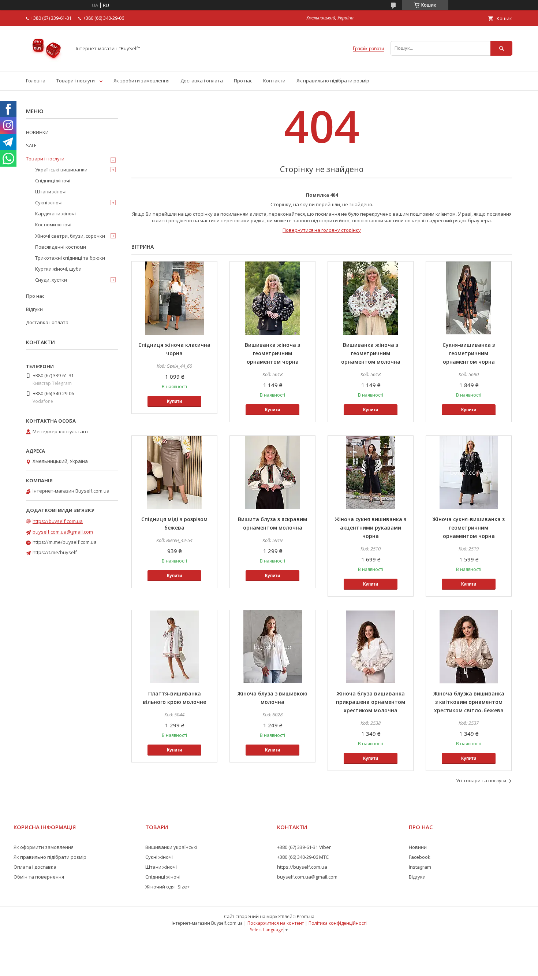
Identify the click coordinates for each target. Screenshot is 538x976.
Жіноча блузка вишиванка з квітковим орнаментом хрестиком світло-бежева (468, 702)
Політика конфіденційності (338, 923)
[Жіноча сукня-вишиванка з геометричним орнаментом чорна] (468, 472)
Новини (418, 847)
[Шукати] (501, 48)
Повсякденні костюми (60, 247)
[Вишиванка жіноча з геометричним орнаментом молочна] (370, 298)
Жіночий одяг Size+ (167, 886)
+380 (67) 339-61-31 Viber (304, 847)
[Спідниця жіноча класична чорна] (174, 298)
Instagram (420, 867)
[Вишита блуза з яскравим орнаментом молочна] (272, 472)
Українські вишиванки (61, 169)
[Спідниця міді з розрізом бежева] (174, 472)
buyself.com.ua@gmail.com (63, 532)
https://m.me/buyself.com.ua (65, 542)
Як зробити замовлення (141, 80)
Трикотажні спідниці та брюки (70, 258)
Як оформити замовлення (44, 847)
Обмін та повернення (39, 876)
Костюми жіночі (53, 224)
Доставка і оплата (201, 80)
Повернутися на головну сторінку (322, 230)
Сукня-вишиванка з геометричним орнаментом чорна (468, 353)
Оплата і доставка (35, 867)
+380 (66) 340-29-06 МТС (303, 857)
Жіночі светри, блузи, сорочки (70, 236)
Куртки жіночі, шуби (58, 269)
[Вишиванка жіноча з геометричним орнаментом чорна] (272, 298)
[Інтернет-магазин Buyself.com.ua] (46, 61)
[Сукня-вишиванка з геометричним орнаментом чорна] (468, 298)
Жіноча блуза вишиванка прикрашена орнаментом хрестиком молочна (370, 702)
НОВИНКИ (37, 132)
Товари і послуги (75, 80)
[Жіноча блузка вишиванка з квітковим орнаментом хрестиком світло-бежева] (468, 646)
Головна (35, 80)
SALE (31, 145)
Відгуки (34, 309)
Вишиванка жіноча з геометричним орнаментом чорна (272, 353)
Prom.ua (305, 916)
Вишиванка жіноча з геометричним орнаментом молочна (370, 353)
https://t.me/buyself (55, 552)
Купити (174, 401)
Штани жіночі (51, 191)
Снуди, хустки (51, 280)
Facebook (419, 857)
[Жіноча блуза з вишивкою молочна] (272, 646)
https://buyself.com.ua (58, 521)
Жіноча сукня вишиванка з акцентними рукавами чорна (370, 527)
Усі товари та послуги (481, 780)
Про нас (243, 80)
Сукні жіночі (49, 202)
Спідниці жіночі (52, 180)
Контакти (274, 80)
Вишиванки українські (171, 847)
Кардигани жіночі (55, 213)
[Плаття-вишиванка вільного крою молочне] (174, 646)
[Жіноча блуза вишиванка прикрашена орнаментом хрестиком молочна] (370, 646)
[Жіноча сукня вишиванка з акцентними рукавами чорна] (370, 472)
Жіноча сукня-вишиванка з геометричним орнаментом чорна (469, 527)
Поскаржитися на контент (275, 923)
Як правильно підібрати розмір (332, 80)
